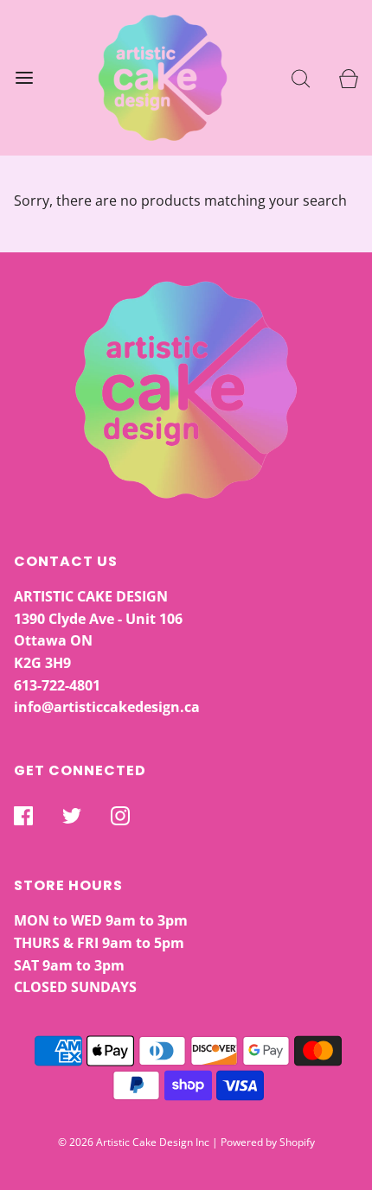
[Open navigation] (24, 78)
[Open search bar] (300, 78)
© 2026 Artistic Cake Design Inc (133, 1142)
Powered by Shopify (268, 1142)
